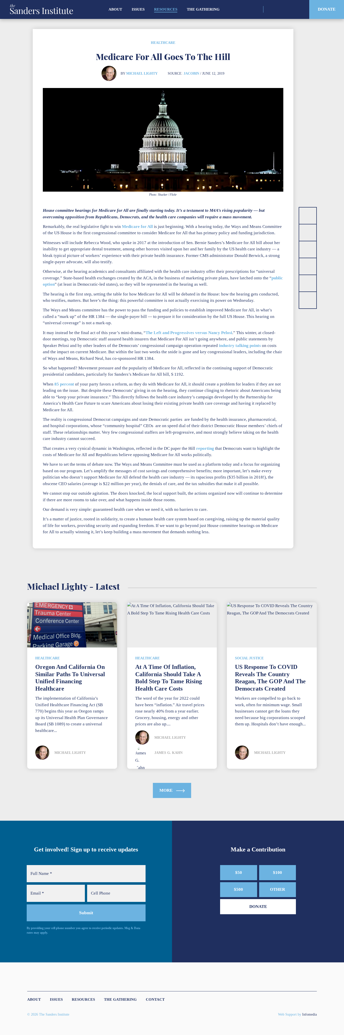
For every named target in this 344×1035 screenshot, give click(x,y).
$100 (277, 872)
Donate (326, 9)
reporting (205, 448)
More (166, 790)
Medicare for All (137, 226)
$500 (238, 889)
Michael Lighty (142, 73)
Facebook (288, 9)
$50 (238, 872)
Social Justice (249, 658)
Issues (138, 9)
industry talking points (240, 345)
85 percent (64, 384)
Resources (165, 9)
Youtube (297, 9)
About (115, 9)
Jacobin (191, 73)
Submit (86, 912)
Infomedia (309, 1014)
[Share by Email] (308, 266)
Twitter (279, 9)
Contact (155, 999)
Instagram (270, 9)
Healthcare (163, 43)
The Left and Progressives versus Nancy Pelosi (189, 332)
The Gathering (203, 9)
